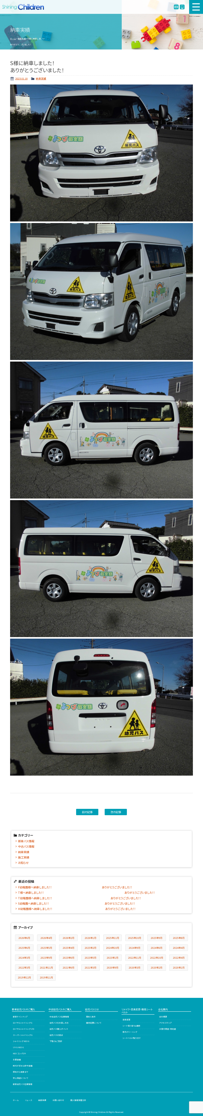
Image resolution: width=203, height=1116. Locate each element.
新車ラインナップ (20, 1016)
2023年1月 (112, 957)
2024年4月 (179, 947)
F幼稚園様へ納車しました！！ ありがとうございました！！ (75, 887)
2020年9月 (112, 967)
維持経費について (93, 1022)
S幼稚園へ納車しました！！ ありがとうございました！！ (76, 903)
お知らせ (23, 862)
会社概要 (163, 1016)
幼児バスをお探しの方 (59, 1022)
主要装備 (17, 1059)
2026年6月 (24, 937)
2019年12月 (24, 977)
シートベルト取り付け (132, 1038)
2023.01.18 (21, 78)
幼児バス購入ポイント (59, 1029)
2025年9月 (156, 937)
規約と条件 (91, 1016)
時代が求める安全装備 (23, 1065)
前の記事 (87, 812)
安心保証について (20, 1078)
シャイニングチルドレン (25, 7)
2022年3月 (24, 967)
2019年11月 (46, 977)
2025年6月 (24, 947)
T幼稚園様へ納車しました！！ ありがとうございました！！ (79, 898)
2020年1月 (179, 967)
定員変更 (126, 1019)
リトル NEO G (18, 1047)
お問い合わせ (58, 1100)
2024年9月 (134, 947)
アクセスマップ (165, 1022)
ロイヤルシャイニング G (22, 1022)
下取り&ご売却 (56, 1041)
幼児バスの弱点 (56, 1035)
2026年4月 (46, 937)
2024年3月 (24, 957)
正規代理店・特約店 (167, 1029)
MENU (196, 7)
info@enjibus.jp (176, 7)
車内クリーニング (130, 1032)
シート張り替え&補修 (131, 1025)
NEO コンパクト (19, 1053)
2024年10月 (112, 947)
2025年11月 (112, 937)
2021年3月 (90, 967)
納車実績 (22, 38)
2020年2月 (156, 967)
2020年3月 (134, 967)
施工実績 (23, 857)
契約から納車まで (20, 1071)
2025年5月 (46, 947)
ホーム (13, 38)
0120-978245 (182, 7)
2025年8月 (179, 937)
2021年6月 (68, 967)
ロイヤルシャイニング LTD (23, 1029)
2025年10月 (134, 937)
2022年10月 (156, 957)
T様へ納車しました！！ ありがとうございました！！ (86, 892)
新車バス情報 (26, 841)
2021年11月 (46, 967)
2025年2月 (90, 947)
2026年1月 (90, 937)
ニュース (28, 1100)
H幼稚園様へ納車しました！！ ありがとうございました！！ (77, 909)
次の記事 (115, 812)
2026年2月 (68, 937)
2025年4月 (68, 947)
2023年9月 (46, 957)
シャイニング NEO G (21, 1041)
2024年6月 (156, 947)
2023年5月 (90, 957)
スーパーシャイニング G (23, 1035)
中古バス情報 (26, 846)
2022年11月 (134, 957)
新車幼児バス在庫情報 (22, 1084)
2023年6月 (68, 957)
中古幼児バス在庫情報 (59, 1016)
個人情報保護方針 (78, 1100)
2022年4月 (179, 957)
